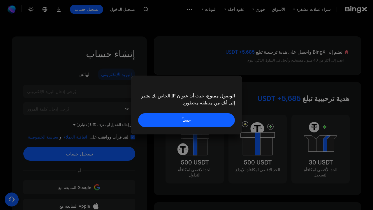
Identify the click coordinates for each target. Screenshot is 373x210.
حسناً (186, 120)
